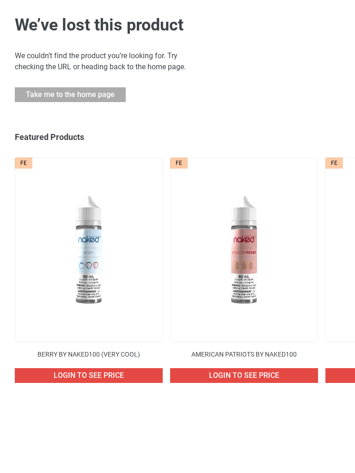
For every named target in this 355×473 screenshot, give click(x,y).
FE (23, 163)
